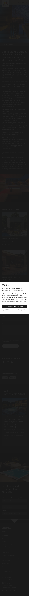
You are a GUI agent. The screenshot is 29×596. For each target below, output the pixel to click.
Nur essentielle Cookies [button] (21, 310)
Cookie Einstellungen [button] (7, 310)
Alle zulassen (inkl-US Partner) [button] (14, 306)
